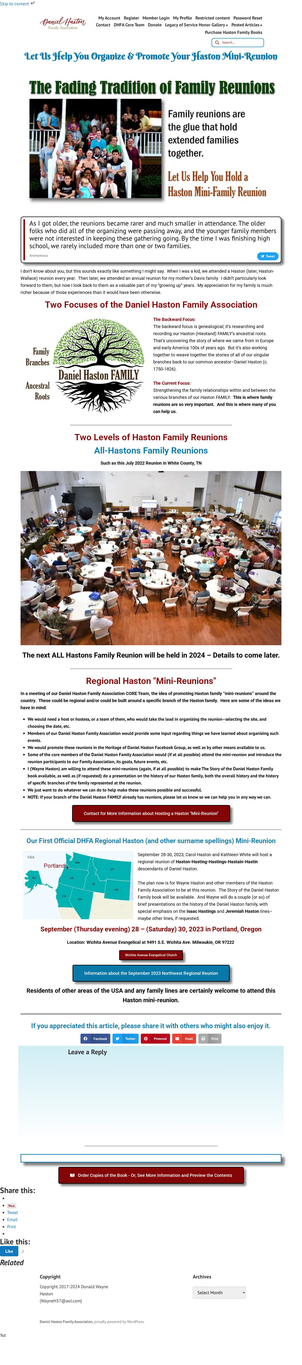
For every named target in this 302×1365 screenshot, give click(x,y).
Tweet (12, 1212)
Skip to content (15, 4)
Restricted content (212, 17)
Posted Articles (245, 25)
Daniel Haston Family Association (66, 1321)
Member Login (156, 17)
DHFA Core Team (129, 25)
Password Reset (247, 17)
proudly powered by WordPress (119, 1321)
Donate (155, 25)
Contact (103, 25)
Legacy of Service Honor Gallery (195, 25)
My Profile (182, 17)
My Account (109, 17)
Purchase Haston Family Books (233, 32)
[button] (95, 1039)
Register (131, 17)
